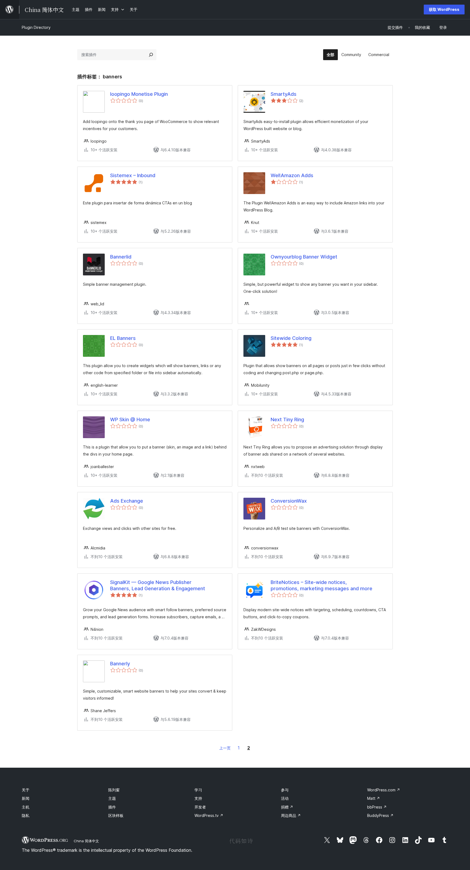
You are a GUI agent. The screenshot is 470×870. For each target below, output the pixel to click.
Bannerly (120, 663)
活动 (285, 798)
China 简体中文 (86, 841)
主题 (112, 798)
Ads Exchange (126, 501)
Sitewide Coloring (291, 338)
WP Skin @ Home (130, 419)
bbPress (377, 807)
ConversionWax (289, 501)
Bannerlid (120, 257)
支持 (198, 798)
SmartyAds (283, 94)
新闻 (25, 798)
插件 (112, 807)
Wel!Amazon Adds (292, 175)
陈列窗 (114, 790)
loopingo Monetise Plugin (139, 94)
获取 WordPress (444, 9)
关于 (25, 790)
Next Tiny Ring (287, 419)
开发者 (200, 807)
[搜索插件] (151, 54)
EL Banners (123, 338)
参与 (285, 790)
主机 (25, 807)
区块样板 (115, 815)
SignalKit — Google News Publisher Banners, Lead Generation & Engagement (157, 585)
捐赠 (287, 807)
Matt (373, 798)
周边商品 (291, 815)
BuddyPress (380, 815)
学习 (198, 790)
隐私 (25, 815)
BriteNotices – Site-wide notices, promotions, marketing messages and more (321, 585)
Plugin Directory (36, 27)
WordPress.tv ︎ (208, 815)
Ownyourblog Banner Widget (304, 257)
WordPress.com (383, 790)
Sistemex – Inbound (132, 175)
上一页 (225, 748)
